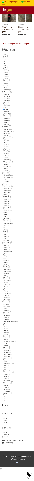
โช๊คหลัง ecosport (23, 44)
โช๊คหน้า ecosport (9, 44)
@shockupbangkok (11, 2)
